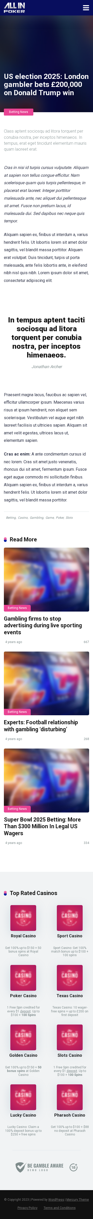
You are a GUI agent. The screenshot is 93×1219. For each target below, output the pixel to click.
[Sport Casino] (70, 929)
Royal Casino (23, 935)
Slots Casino (70, 1055)
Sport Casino (69, 935)
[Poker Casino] (23, 989)
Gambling (36, 517)
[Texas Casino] (70, 989)
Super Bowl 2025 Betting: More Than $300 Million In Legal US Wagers (42, 826)
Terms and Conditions (60, 1208)
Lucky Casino (23, 1115)
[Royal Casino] (23, 929)
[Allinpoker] (14, 7)
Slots (69, 517)
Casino (23, 517)
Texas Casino (70, 995)
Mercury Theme (77, 1199)
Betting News (18, 112)
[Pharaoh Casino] (70, 1108)
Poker (60, 517)
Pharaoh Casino (69, 1115)
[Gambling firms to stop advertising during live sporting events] (46, 580)
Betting (11, 517)
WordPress (56, 1199)
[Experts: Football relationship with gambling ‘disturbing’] (46, 684)
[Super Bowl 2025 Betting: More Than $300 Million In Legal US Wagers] (46, 780)
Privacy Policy (27, 1208)
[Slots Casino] (70, 1048)
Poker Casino (23, 995)
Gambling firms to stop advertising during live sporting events (43, 625)
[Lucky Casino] (23, 1108)
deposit (25, 1011)
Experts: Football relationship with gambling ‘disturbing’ (41, 726)
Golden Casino (23, 1055)
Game (49, 517)
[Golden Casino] (23, 1048)
